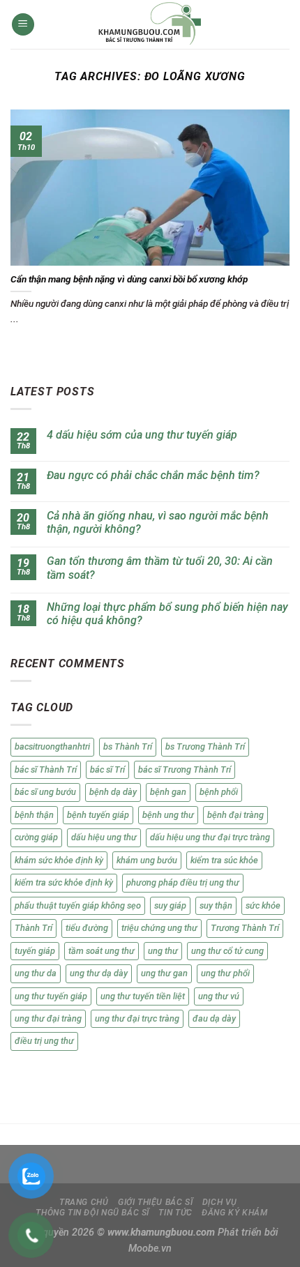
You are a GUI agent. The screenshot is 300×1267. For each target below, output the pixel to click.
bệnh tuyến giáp (98, 815)
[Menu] (23, 24)
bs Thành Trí (127, 746)
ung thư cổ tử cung (227, 951)
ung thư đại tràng (48, 1018)
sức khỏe (263, 905)
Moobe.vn (150, 1248)
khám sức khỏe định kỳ (59, 860)
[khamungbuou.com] (150, 24)
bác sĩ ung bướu (45, 792)
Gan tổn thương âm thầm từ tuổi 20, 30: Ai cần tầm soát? (160, 567)
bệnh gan (168, 792)
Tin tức (175, 1212)
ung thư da (36, 973)
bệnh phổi (219, 792)
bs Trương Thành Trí (205, 746)
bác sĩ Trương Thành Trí (184, 769)
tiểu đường (87, 928)
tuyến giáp (35, 951)
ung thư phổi (225, 973)
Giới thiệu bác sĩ (155, 1202)
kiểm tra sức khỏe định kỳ (64, 882)
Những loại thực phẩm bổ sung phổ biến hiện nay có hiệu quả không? (167, 613)
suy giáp (170, 905)
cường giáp (36, 837)
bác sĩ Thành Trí (46, 769)
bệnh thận (34, 815)
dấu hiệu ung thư (104, 837)
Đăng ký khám (234, 1212)
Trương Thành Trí (245, 928)
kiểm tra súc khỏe (224, 860)
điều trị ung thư (44, 1040)
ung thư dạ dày (99, 973)
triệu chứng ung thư (159, 928)
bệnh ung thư (168, 815)
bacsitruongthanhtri (52, 746)
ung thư (163, 951)
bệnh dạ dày (113, 792)
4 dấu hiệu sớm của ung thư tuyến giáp (142, 434)
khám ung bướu (147, 860)
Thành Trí (33, 928)
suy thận (216, 905)
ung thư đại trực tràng (137, 1018)
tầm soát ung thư (101, 951)
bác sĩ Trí (107, 769)
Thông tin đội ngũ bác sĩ (92, 1212)
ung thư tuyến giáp (51, 996)
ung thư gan (164, 973)
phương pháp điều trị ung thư (182, 882)
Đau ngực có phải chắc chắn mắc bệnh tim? (153, 475)
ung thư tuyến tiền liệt (142, 996)
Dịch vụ (219, 1202)
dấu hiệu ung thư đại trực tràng (210, 837)
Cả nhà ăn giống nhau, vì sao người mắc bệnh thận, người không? (158, 522)
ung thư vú (218, 996)
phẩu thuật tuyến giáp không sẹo (78, 905)
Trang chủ (84, 1202)
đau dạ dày (214, 1018)
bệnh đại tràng (235, 815)
